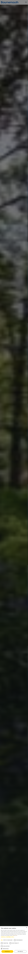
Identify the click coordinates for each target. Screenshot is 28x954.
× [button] (26, 927)
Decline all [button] (20, 951)
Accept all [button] (7, 951)
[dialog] (14, 940)
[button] (14, 937)
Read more (15, 935)
